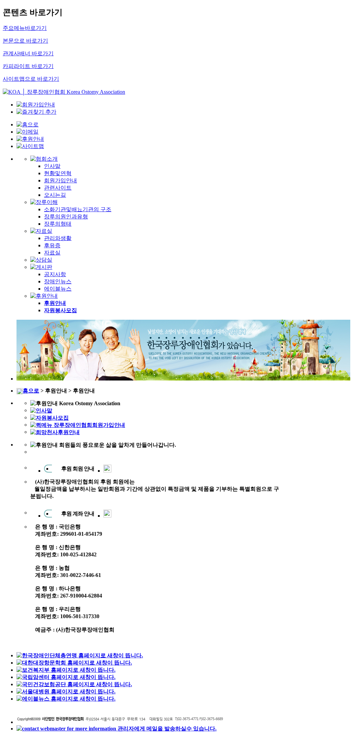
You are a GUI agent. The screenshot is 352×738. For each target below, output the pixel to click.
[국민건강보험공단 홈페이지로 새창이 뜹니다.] (74, 684)
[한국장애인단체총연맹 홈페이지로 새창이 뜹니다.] (79, 655)
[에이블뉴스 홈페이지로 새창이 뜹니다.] (66, 699)
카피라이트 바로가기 (28, 66)
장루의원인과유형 (66, 216)
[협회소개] (44, 159)
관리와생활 (58, 238)
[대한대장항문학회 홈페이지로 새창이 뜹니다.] (74, 663)
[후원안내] (30, 139)
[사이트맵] (30, 146)
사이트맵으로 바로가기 (31, 79)
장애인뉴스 (58, 281)
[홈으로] (27, 124)
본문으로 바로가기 (25, 41)
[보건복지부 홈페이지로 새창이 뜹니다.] (66, 670)
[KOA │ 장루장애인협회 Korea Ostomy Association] (64, 92)
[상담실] (41, 260)
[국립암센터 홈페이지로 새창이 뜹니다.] (66, 677)
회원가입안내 (60, 180)
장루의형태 (58, 224)
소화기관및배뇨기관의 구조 (77, 209)
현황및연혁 (58, 173)
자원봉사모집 (60, 310)
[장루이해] (44, 202)
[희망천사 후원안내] (55, 432)
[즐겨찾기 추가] (36, 112)
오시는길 (55, 195)
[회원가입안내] (35, 104)
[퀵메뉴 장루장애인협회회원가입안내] (77, 425)
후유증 (52, 245)
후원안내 (55, 303)
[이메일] (27, 132)
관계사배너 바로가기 (28, 53)
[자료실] (41, 231)
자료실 (52, 253)
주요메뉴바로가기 (25, 28)
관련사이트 (58, 188)
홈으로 (31, 391)
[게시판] (41, 267)
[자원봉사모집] (49, 417)
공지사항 (55, 274)
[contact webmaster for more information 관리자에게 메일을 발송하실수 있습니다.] (116, 728)
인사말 (52, 166)
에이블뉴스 (58, 289)
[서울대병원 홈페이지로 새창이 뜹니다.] (66, 691)
